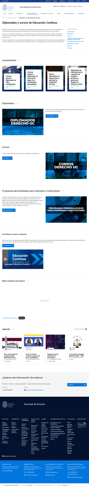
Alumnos (63, 6)
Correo (84, 1)
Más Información (8, 210)
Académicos (21, 13)
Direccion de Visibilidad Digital (12, 485)
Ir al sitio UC (5, 1)
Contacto (69, 48)
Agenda (69, 45)
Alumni (59, 13)
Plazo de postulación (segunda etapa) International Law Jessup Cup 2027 (11, 355)
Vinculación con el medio (48, 13)
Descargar (22, 317)
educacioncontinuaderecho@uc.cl (35, 390)
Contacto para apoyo (52, 472)
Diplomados (70, 34)
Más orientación (51, 474)
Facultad (11, 13)
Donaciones (71, 1)
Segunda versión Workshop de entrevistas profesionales (52, 355)
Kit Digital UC (65, 485)
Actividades (44, 430)
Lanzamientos (71, 31)
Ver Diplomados (52, 116)
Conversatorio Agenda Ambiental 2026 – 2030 (76, 355)
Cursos (69, 36)
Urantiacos (29, 485)
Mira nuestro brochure (73, 43)
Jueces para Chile (35, 437)
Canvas (69, 6)
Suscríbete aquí (8, 245)
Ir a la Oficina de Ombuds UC (76, 477)
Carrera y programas (33, 13)
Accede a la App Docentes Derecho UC (15, 431)
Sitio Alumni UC (44, 446)
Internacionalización (70, 13)
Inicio (4, 13)
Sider (75, 6)
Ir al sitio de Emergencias (32, 474)
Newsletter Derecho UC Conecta (69, 426)
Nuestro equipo (5, 427)
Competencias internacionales (57, 431)
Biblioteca (62, 1)
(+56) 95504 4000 (8, 470)
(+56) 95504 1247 (73, 474)
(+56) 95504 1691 (73, 472)
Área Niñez (33, 428)
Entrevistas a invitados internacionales (70, 431)
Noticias (33, 453)
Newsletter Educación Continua (69, 452)
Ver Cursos (7, 158)
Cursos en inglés (54, 437)
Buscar (80, 6)
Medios (55, 1)
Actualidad (82, 13)
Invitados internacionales (56, 429)
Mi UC (78, 1)
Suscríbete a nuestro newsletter (75, 41)
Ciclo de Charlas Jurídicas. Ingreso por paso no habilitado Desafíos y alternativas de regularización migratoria (33, 355)
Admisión (48, 1)
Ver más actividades (80, 329)
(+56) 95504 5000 (30, 472)
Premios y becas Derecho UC (5, 438)
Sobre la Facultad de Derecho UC (4, 424)
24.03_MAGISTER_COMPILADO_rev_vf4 (10, 317)
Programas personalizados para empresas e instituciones (75, 39)
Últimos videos (44, 428)
